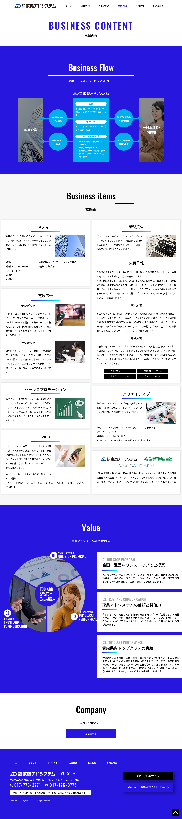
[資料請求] (175, 812)
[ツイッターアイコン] (68, 774)
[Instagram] (74, 774)
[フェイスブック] (62, 774)
